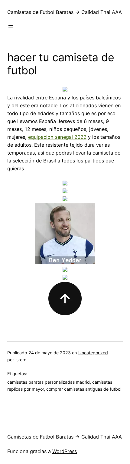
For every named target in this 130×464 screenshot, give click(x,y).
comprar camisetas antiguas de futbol (83, 389)
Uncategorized (93, 352)
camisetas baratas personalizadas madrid (48, 382)
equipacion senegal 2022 (57, 137)
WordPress (64, 451)
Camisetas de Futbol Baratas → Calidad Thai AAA (64, 12)
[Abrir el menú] (11, 26)
